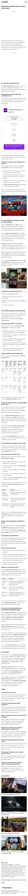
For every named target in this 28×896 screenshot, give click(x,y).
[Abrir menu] (26, 2)
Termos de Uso (22, 879)
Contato (3, 882)
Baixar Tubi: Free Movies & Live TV (14, 147)
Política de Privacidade (6, 879)
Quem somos (15, 879)
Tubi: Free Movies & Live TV (15, 111)
